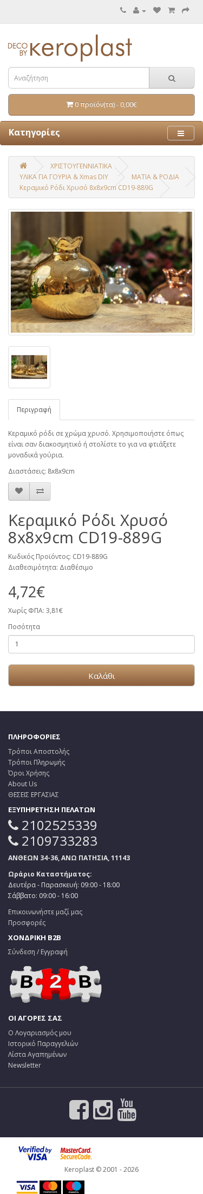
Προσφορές (26, 922)
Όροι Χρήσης (28, 773)
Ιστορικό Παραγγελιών (43, 1043)
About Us (22, 783)
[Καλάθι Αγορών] (171, 10)
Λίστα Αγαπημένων (37, 1054)
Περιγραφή (34, 409)
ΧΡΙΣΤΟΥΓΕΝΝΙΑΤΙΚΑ (81, 166)
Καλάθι (101, 675)
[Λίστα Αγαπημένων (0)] (157, 10)
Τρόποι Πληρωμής (36, 762)
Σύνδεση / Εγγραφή (38, 951)
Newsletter (24, 1065)
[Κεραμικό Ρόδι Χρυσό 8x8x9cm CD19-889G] (101, 272)
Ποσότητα (24, 626)
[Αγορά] (185, 10)
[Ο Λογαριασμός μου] (139, 10)
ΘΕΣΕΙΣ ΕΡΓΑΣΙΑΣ (33, 794)
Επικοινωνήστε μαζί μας (45, 911)
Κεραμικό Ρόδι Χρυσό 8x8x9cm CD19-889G (86, 187)
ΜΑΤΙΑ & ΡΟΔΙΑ (155, 176)
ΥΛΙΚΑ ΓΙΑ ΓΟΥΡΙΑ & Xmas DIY (63, 176)
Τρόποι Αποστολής (38, 751)
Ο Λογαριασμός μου (39, 1032)
